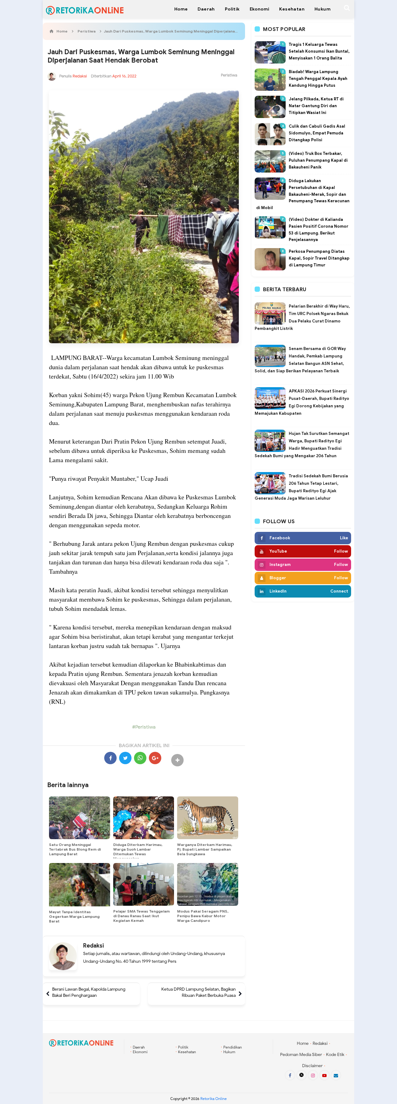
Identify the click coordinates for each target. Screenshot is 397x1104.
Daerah (139, 1047)
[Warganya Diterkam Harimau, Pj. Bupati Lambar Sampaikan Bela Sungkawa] (207, 817)
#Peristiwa (144, 727)
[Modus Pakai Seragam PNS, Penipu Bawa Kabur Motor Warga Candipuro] (207, 884)
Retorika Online (213, 1098)
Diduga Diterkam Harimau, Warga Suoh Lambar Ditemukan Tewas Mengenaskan (137, 851)
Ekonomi (140, 1051)
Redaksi (93, 945)
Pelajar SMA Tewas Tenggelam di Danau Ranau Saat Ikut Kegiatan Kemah (141, 916)
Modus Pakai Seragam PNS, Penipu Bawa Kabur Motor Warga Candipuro (202, 916)
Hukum (229, 1051)
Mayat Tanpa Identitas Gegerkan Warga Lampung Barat (74, 916)
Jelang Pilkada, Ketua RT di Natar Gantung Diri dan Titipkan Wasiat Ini (316, 105)
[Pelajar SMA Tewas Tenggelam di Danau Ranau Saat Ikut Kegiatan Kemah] (143, 884)
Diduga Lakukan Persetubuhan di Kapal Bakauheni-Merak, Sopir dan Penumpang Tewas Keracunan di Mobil (303, 194)
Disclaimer (312, 1065)
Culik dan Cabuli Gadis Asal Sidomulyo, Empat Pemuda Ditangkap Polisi (317, 133)
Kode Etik (335, 1054)
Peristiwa (229, 75)
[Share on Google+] (155, 758)
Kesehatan (187, 1051)
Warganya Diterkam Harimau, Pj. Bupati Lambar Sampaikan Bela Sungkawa (204, 849)
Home (303, 1043)
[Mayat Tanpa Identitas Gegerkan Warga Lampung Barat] (79, 884)
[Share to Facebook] (110, 758)
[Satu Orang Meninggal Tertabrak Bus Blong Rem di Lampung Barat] (79, 817)
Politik (183, 1047)
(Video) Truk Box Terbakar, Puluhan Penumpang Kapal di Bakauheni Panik (318, 160)
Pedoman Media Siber (301, 1054)
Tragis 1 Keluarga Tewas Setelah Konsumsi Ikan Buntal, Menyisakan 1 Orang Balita (319, 51)
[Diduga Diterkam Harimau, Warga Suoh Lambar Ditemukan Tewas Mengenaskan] (143, 817)
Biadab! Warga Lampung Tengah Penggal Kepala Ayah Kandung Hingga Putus (318, 78)
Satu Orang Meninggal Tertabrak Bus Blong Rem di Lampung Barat (75, 849)
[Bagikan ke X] (125, 758)
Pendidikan (232, 1047)
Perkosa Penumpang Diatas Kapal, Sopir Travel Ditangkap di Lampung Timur (319, 258)
